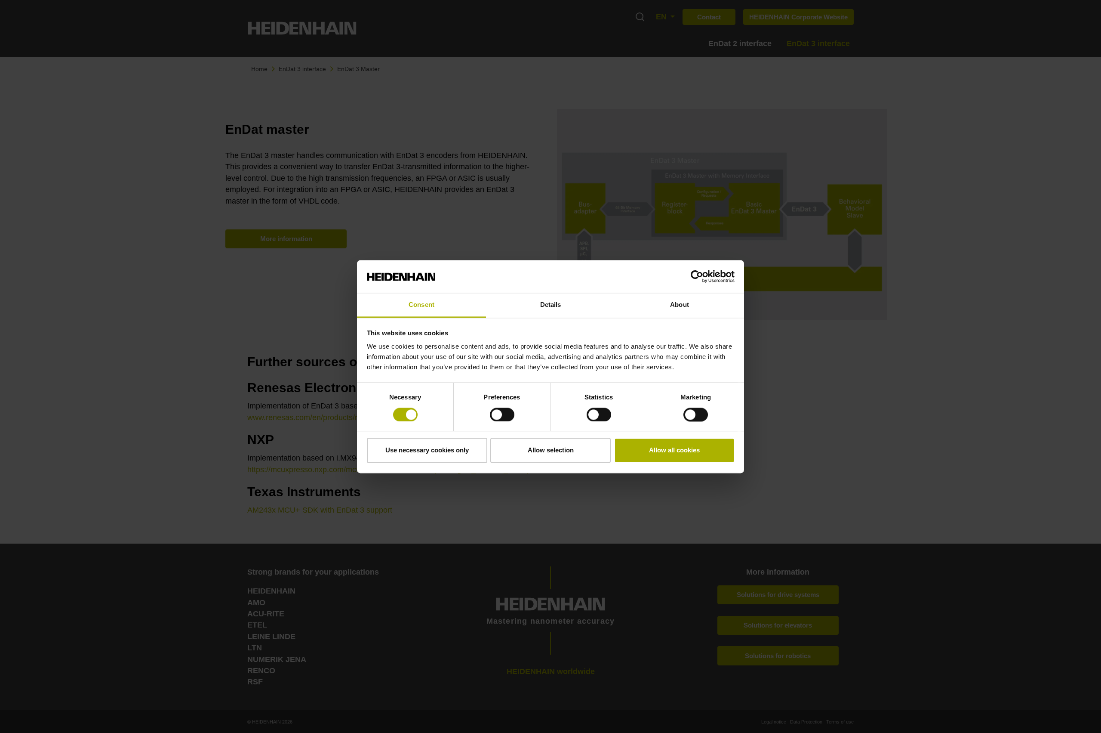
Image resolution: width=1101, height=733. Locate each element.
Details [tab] (550, 305)
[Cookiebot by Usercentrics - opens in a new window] (697, 276)
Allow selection (551, 450)
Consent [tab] (421, 305)
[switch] (502, 414)
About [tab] (679, 305)
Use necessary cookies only (427, 450)
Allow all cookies (674, 450)
